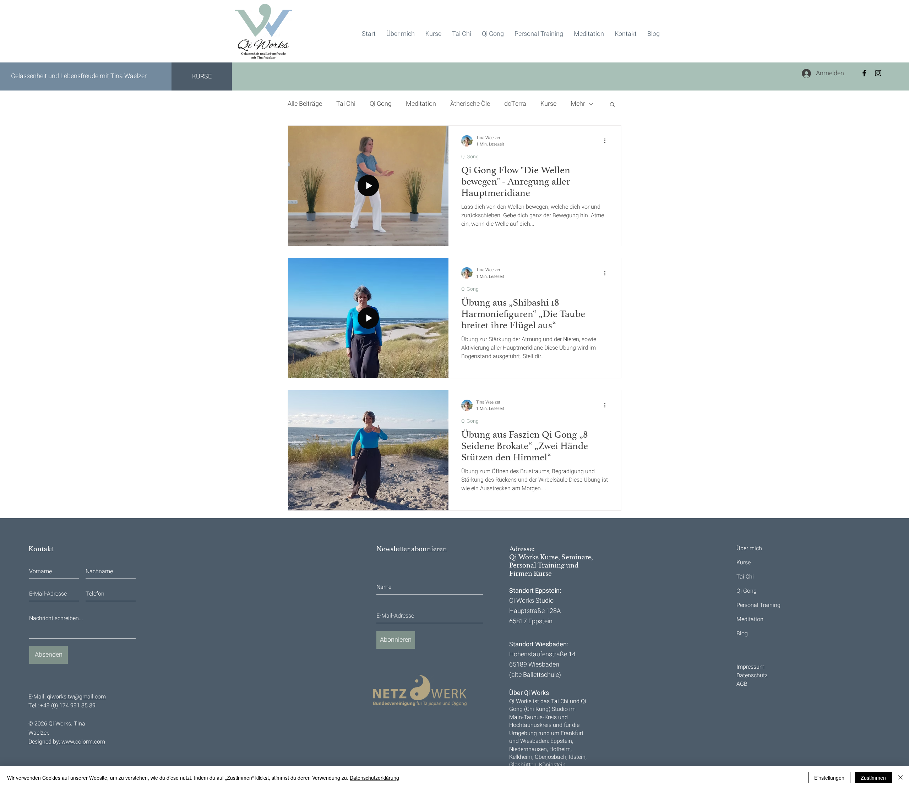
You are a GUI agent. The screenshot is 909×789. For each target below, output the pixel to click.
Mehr (578, 103)
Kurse (548, 103)
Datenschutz (752, 675)
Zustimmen (873, 777)
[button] (612, 105)
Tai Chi (345, 103)
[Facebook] (864, 73)
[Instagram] (878, 73)
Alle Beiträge (305, 103)
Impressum (750, 667)
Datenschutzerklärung (374, 777)
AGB (741, 684)
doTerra (515, 103)
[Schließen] (900, 777)
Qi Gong (381, 103)
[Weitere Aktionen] (607, 141)
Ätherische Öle (470, 103)
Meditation (421, 103)
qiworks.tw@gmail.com (76, 696)
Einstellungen (829, 777)
